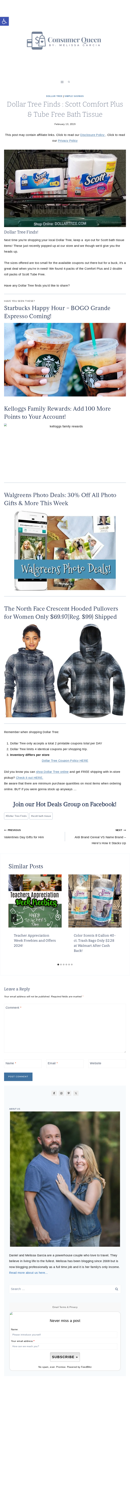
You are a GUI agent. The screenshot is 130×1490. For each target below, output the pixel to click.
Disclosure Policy (92, 135)
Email (53, 1063)
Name (11, 1063)
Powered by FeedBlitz (79, 1367)
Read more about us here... (28, 1272)
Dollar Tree (54, 96)
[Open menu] (62, 82)
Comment (13, 1007)
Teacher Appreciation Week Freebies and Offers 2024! (35, 940)
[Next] (116, 918)
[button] (4, 21)
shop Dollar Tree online (52, 771)
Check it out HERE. (29, 777)
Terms (62, 1307)
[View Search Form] (69, 82)
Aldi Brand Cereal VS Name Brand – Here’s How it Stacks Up (100, 837)
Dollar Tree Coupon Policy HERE (65, 760)
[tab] (58, 964)
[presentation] (35, 901)
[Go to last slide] (14, 918)
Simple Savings (74, 96)
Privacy (73, 1307)
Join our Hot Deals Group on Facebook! (64, 804)
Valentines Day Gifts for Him (24, 834)
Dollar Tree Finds (16, 816)
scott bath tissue (41, 816)
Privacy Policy (68, 140)
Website (95, 1063)
